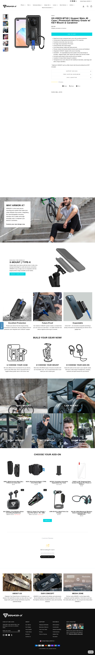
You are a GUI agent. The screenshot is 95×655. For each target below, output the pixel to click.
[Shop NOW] (16, 430)
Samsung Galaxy (37, 5)
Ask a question (72, 77)
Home (52, 15)
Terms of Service (43, 634)
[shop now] (71, 396)
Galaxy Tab (47, 5)
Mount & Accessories (47, 7)
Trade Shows (29, 631)
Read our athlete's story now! (76, 633)
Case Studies (29, 629)
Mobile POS (55, 634)
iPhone (22, 5)
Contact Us (28, 636)
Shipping (53, 28)
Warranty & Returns (43, 627)
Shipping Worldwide (43, 624)
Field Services (56, 631)
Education (55, 636)
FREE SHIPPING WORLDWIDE (71, 74)
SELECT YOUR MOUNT (17, 273)
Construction (56, 627)
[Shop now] (47, 430)
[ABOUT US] (17, 582)
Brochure (28, 634)
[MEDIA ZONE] (77, 582)
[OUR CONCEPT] (47, 582)
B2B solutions (56, 624)
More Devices (63, 5)
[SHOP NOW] (24, 396)
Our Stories (28, 624)
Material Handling (57, 629)
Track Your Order (43, 629)
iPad (28, 5)
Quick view (13, 478)
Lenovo (55, 5)
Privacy (41, 631)
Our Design (28, 627)
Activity (71, 5)
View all (47, 520)
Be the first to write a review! (47, 556)
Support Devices (72, 71)
